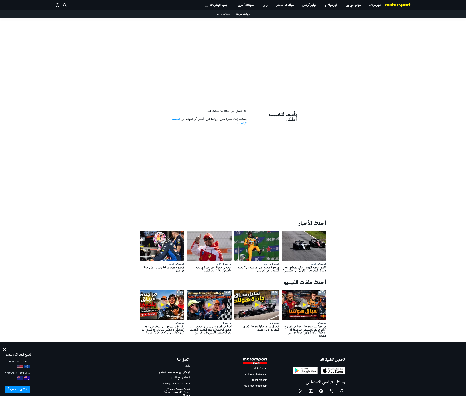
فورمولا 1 (375, 5)
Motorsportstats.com (255, 385)
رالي (265, 5)
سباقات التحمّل (285, 5)
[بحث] (64, 5)
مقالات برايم (223, 14)
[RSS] (300, 391)
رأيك (187, 366)
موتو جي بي (353, 5)
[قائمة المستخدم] (57, 5)
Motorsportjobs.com (255, 374)
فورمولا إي (331, 5)
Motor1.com (260, 368)
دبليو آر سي (309, 5)
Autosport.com (259, 380)
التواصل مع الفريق (180, 377)
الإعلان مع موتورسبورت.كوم (174, 372)
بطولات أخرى (246, 5)
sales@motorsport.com (176, 383)
